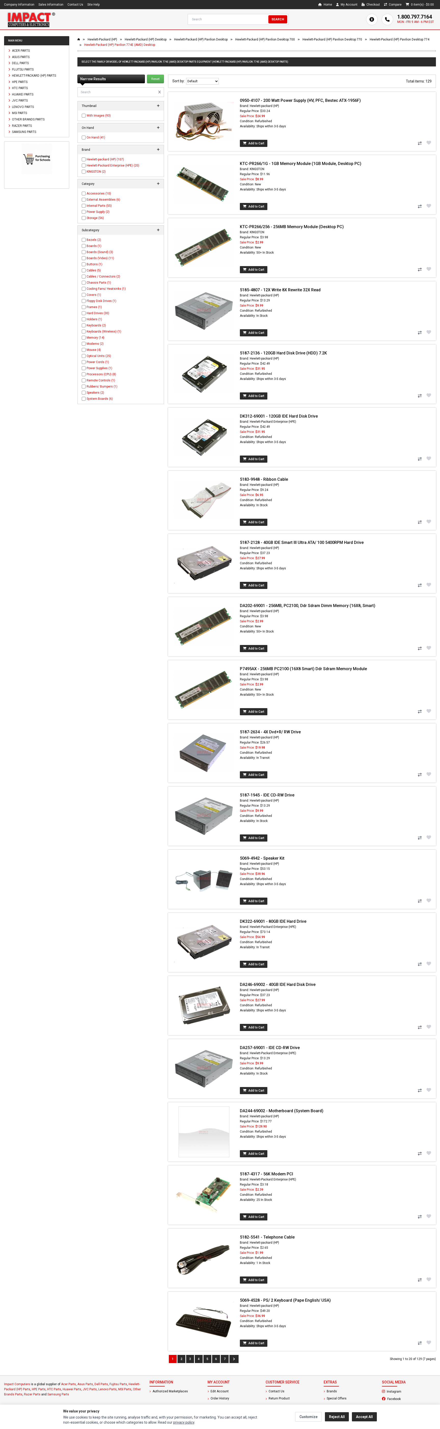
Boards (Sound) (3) (100, 252)
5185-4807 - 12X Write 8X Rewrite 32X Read (280, 289)
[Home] (31, 19)
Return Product (279, 1398)
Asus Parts (20, 57)
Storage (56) (95, 218)
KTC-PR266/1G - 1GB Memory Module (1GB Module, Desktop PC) (300, 163)
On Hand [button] (88, 128)
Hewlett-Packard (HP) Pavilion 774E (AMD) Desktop (119, 45)
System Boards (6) (100, 399)
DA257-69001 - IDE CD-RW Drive (270, 1047)
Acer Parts (20, 50)
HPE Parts (19, 82)
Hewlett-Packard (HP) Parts (33, 75)
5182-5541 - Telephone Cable (267, 1237)
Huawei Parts (22, 94)
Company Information (19, 4)
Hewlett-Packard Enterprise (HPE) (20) (113, 165)
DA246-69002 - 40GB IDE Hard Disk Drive (277, 984)
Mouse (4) (94, 350)
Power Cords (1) (98, 362)
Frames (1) (94, 307)
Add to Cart (256, 143)
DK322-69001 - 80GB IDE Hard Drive (273, 921)
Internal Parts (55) (99, 206)
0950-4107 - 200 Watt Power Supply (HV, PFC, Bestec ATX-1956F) (300, 100)
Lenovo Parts (22, 106)
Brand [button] (86, 150)
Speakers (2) (95, 392)
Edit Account (219, 1391)
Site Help (93, 4)
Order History (219, 1398)
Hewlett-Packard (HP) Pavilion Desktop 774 (399, 39)
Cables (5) (94, 270)
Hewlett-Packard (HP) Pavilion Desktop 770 (332, 39)
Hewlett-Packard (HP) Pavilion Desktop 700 (265, 39)
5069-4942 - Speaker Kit (262, 858)
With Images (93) (99, 115)
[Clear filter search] (159, 92)
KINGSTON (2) (96, 171)
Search (277, 19)
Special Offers (336, 1398)
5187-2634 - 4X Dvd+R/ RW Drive (270, 732)
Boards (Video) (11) (100, 258)
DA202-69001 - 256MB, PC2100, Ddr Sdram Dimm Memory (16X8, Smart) (307, 605)
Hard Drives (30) (98, 313)
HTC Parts (19, 88)
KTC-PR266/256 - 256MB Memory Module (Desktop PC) (292, 226)
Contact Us (75, 4)
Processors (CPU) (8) (101, 374)
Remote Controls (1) (101, 380)
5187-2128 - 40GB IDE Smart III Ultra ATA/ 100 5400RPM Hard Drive (302, 542)
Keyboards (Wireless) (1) (104, 331)
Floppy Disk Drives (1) (101, 301)
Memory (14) (95, 337)
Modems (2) (95, 344)
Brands (331, 1391)
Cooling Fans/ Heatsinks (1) (106, 289)
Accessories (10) (99, 193)
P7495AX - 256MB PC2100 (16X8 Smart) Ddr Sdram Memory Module (303, 668)
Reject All (337, 1417)
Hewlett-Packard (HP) (102, 39)
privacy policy (183, 1422)
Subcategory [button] (90, 230)
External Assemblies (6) (103, 199)
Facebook (408, 1399)
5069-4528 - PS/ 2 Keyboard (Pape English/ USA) (285, 1300)
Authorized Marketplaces (170, 1391)
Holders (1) (94, 319)
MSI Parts (19, 113)
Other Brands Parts (28, 119)
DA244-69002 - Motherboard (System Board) (281, 1110)
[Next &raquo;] (234, 1359)
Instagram (407, 1391)
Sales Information (50, 4)
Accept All (364, 1417)
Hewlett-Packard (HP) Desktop (146, 39)
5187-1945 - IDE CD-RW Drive (267, 795)
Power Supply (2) (98, 212)
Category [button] (88, 184)
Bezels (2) (94, 240)
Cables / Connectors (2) (103, 276)
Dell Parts (20, 63)
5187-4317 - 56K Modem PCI (266, 1174)
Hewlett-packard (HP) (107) (105, 159)
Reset (155, 79)
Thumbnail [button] (89, 106)
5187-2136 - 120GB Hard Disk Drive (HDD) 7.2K (283, 353)
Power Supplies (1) (99, 368)
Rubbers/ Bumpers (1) (102, 386)
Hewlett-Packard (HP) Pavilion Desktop (201, 39)
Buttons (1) (94, 264)
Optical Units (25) (99, 356)
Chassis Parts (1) (99, 282)
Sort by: (179, 81)
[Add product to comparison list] (420, 143)
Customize (308, 1417)
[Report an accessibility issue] (372, 19)
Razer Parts (21, 125)
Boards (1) (94, 246)
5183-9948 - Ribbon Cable (264, 479)
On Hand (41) (96, 137)
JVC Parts (19, 100)
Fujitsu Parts (22, 69)
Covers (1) (94, 295)
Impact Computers (17, 1384)
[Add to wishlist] (429, 143)
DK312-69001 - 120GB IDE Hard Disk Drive (279, 416)
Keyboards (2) (96, 325)
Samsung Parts (23, 132)
